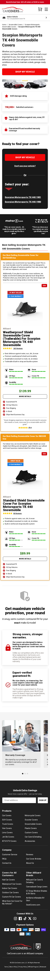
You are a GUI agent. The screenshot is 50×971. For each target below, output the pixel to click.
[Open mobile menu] (46, 9)
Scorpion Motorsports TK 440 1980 (23, 202)
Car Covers (6, 815)
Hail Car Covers (8, 880)
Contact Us (6, 863)
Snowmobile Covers (16, 25)
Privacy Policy (23, 967)
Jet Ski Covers (8, 837)
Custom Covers (31, 832)
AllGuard (30, 953)
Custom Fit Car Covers (11, 897)
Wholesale (43, 967)
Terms (6, 967)
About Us (30, 863)
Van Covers (7, 828)
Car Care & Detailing (33, 837)
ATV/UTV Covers (9, 841)
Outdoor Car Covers (10, 892)
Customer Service (9, 854)
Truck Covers (7, 824)
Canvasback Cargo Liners (36, 887)
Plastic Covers (31, 828)
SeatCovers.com (33, 905)
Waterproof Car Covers (11, 884)
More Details (25, 396)
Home (4, 25)
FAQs (4, 859)
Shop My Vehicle (25, 71)
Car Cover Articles (33, 859)
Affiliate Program (33, 967)
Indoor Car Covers (9, 888)
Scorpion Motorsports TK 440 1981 (23, 197)
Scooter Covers (31, 820)
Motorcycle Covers (32, 815)
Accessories (30, 841)
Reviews (29, 854)
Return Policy (13, 967)
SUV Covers (7, 820)
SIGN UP (43, 800)
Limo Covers (7, 832)
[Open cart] (40, 9)
